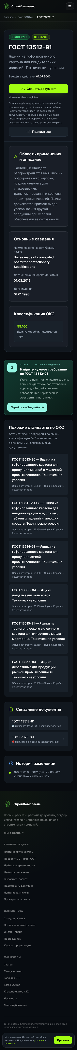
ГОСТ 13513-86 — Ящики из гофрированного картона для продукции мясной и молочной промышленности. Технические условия (37, 469)
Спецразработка (14, 918)
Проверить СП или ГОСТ (20, 858)
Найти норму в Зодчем (18, 851)
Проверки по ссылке (17, 899)
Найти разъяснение (16, 872)
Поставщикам (12, 938)
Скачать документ (41, 89)
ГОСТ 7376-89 (23, 737)
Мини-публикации (15, 1005)
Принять (63, 1040)
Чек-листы (10, 998)
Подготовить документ (18, 885)
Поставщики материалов (19, 925)
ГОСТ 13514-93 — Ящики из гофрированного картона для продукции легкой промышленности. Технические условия (37, 557)
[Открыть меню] (70, 6)
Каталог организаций (17, 945)
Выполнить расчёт (15, 879)
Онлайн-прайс (13, 931)
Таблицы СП (12, 977)
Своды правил (13, 971)
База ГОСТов (12, 984)
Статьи (8, 964)
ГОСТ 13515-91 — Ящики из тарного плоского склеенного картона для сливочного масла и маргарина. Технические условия (38, 631)
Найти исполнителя (16, 892)
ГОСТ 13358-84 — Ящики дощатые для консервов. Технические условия (31, 595)
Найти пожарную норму (19, 865)
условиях (39, 1040)
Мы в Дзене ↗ (14, 832)
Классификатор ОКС (17, 991)
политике (10, 1043)
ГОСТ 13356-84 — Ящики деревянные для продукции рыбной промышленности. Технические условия (34, 669)
